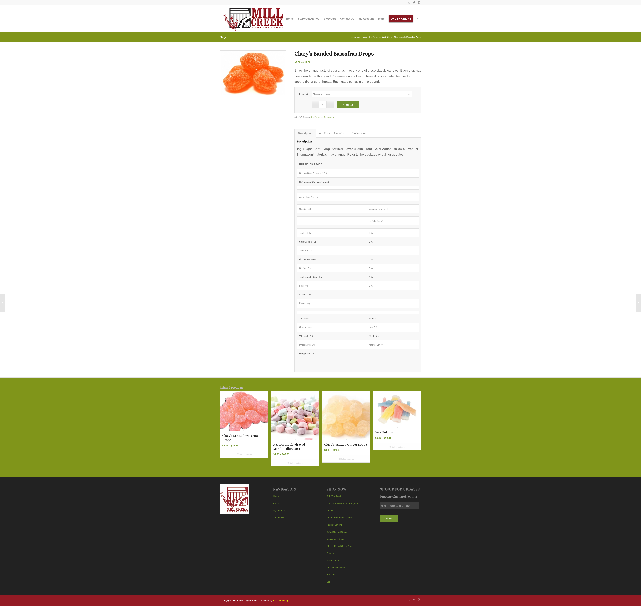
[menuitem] (290, 18)
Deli (328, 581)
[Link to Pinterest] (418, 2)
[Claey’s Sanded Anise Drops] (638, 303)
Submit (389, 518)
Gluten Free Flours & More (339, 517)
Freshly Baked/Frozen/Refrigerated (343, 503)
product (303, 94)
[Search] (418, 18)
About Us (277, 503)
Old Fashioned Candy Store (322, 117)
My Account (279, 510)
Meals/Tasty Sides (336, 538)
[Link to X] (408, 2)
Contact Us (278, 517)
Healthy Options (334, 524)
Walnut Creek (333, 560)
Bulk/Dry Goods (334, 496)
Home (276, 496)
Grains (330, 510)
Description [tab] (305, 133)
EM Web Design (281, 600)
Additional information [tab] (332, 133)
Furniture (331, 574)
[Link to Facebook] (413, 2)
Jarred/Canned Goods (337, 531)
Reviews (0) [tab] (359, 133)
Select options (245, 454)
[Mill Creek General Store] (254, 18)
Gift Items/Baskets (336, 567)
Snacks (330, 553)
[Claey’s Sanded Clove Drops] (2, 303)
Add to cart (348, 104)
